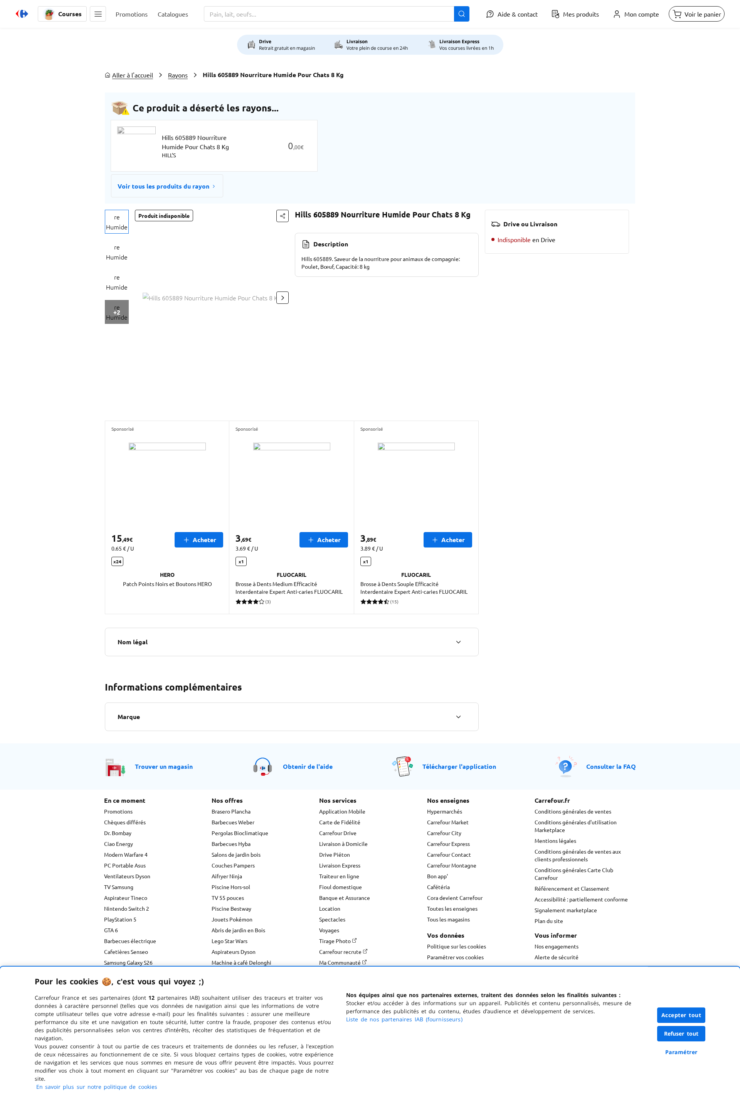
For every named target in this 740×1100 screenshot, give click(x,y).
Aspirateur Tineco (125, 897)
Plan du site (549, 920)
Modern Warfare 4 (126, 854)
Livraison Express (339, 865)
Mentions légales (555, 840)
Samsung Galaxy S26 (128, 962)
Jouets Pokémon (232, 919)
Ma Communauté (340, 962)
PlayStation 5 (120, 919)
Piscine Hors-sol (231, 886)
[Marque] (458, 716)
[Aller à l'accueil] (22, 14)
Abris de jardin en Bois (238, 929)
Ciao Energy (118, 843)
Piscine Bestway (231, 908)
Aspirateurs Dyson (234, 951)
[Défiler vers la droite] (282, 297)
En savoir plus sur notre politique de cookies (96, 1086)
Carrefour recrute (341, 951)
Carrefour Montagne (451, 865)
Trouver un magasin (164, 766)
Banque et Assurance (344, 897)
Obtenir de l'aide (308, 766)
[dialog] (370, 1033)
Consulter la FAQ (611, 766)
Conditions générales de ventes (573, 811)
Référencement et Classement (572, 888)
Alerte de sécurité (557, 956)
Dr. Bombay (117, 832)
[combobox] (336, 14)
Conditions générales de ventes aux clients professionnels (578, 855)
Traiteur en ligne (339, 876)
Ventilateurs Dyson (127, 876)
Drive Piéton (334, 854)
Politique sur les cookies (456, 946)
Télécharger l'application (459, 766)
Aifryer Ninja (227, 876)
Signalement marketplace (566, 909)
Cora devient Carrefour (455, 897)
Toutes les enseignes (452, 908)
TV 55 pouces (228, 897)
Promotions (118, 811)
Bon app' (437, 876)
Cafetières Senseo (126, 951)
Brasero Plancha (231, 811)
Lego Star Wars (229, 940)
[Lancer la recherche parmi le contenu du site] (461, 14)
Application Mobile (342, 811)
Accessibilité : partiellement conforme (581, 899)
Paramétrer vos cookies (455, 956)
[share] (282, 216)
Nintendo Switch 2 (126, 908)
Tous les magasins (448, 919)
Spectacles (332, 919)
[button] (98, 14)
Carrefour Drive (338, 832)
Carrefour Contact (449, 854)
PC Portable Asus (125, 865)
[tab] (117, 222)
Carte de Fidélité (339, 822)
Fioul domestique (340, 886)
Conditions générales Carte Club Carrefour (574, 873)
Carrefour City (444, 832)
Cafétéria (438, 886)
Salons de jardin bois (236, 854)
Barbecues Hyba (231, 843)
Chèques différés (125, 822)
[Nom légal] (458, 642)
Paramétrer (681, 1052)
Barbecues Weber (233, 822)
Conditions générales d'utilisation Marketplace (576, 826)
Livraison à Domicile (343, 843)
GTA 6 (111, 929)
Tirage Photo (335, 940)
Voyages (329, 929)
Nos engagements (557, 946)
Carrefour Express (448, 843)
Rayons (178, 75)
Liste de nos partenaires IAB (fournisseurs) (404, 1019)
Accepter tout (681, 1015)
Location (329, 908)
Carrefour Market (448, 822)
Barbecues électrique (130, 940)
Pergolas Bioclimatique (240, 832)
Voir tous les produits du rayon (163, 186)
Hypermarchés (444, 811)
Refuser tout (681, 1033)
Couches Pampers (233, 865)
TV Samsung (118, 886)
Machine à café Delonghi (241, 962)
